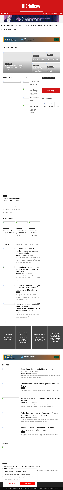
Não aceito (12, 483)
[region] (20, 478)
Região (5, 196)
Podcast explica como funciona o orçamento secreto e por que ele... (21, 466)
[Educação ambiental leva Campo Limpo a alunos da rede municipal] (21, 225)
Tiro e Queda (4, 29)
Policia (15, 25)
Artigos (14, 29)
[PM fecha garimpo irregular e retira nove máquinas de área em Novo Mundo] (12, 139)
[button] (61, 25)
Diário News (4, 13)
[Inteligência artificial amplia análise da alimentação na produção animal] (34, 225)
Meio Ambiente (28, 25)
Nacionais (21, 25)
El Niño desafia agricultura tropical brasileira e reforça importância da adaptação (34, 108)
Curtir (45, 103)
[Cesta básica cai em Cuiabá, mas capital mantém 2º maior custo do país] (53, 57)
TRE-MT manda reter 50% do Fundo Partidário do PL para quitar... (35, 83)
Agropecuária (10, 25)
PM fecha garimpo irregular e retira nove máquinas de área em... (11, 200)
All (13, 244)
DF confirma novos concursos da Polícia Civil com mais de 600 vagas (27, 269)
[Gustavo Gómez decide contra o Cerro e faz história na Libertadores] (10, 403)
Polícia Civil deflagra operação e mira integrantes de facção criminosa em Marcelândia (28, 288)
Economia (3, 25)
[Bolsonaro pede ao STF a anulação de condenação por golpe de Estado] (9, 253)
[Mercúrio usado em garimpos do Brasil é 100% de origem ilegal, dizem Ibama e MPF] (39, 68)
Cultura (34, 25)
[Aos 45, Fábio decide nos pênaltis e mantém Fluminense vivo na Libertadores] (10, 432)
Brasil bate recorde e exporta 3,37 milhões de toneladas (9, 232)
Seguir (51, 103)
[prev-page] (4, 239)
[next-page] (6, 239)
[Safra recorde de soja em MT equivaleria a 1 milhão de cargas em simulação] (39, 57)
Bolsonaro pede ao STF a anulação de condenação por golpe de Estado (27, 251)
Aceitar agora (27, 483)
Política (55, 25)
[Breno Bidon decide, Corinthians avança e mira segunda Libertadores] (10, 374)
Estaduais (40, 25)
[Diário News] (31, 6)
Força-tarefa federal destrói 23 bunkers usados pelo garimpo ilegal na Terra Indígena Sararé (28, 306)
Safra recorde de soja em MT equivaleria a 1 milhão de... (34, 99)
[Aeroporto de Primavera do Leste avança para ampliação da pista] (8, 337)
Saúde (9, 29)
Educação (8, 488)
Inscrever (57, 103)
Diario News (7, 71)
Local (56, 488)
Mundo (51, 25)
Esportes (46, 25)
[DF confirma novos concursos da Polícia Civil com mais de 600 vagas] (9, 272)
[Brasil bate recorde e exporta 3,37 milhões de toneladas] (53, 68)
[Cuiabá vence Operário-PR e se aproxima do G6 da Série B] (10, 388)
